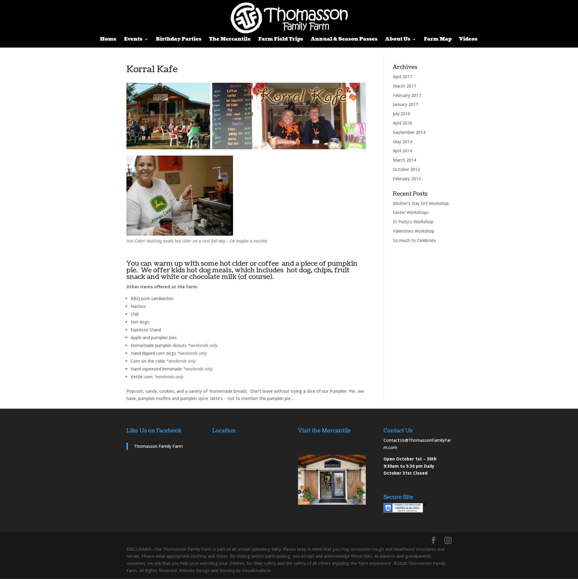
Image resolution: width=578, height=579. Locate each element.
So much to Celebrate (414, 240)
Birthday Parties (178, 39)
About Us (397, 39)
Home (108, 39)
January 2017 (405, 104)
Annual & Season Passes (344, 39)
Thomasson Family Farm (158, 446)
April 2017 (402, 76)
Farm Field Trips (280, 39)
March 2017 (404, 86)
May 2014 (402, 141)
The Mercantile (230, 39)
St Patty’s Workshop (413, 221)
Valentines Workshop (413, 231)
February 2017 (407, 95)
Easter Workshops (411, 212)
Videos (468, 39)
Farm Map (438, 39)
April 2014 (402, 150)
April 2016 (402, 123)
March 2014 (404, 160)
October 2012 (406, 169)
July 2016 (401, 113)
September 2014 (409, 132)
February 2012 (407, 178)
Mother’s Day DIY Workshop (421, 203)
